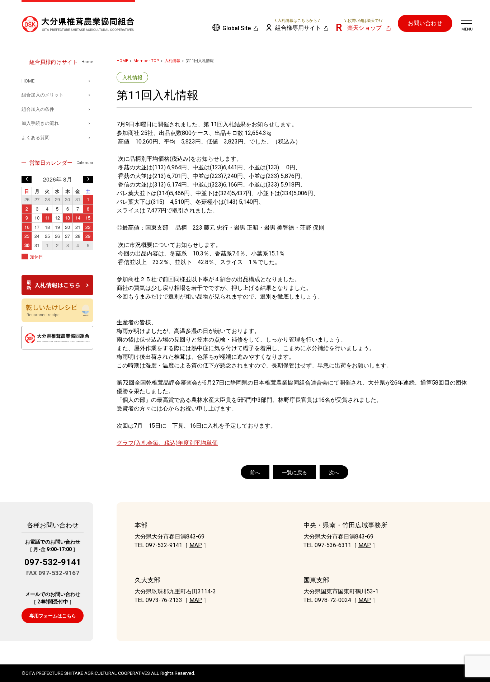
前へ (255, 472)
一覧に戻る (294, 472)
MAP (195, 545)
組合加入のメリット (42, 95)
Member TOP (146, 60)
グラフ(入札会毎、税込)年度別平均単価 (167, 442)
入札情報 (172, 60)
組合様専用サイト (298, 25)
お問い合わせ (425, 23)
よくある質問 (36, 137)
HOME (122, 60)
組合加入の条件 (38, 109)
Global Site (236, 28)
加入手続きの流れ (40, 123)
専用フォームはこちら (52, 615)
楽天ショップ (363, 25)
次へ (334, 472)
